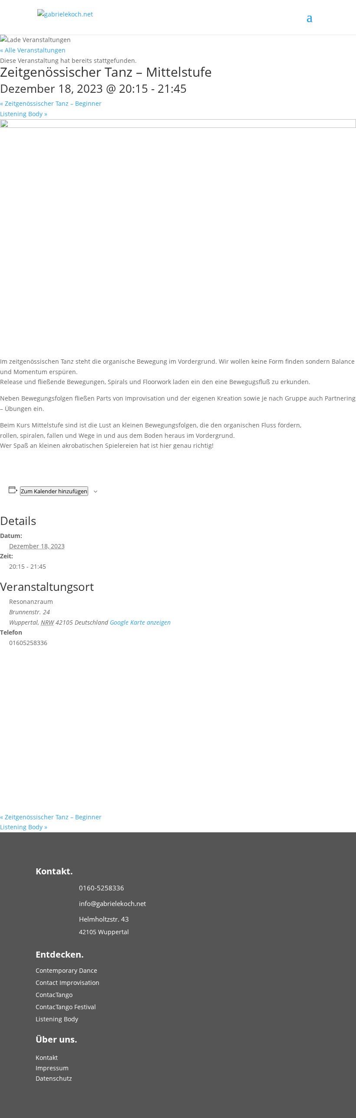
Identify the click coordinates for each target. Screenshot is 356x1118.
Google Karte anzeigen (140, 622)
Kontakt (47, 1057)
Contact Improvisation (67, 982)
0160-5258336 (101, 887)
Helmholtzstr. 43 (104, 919)
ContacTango (54, 995)
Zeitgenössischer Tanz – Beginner (51, 103)
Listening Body (23, 114)
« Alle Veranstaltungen (33, 50)
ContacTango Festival (66, 1007)
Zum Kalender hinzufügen (54, 491)
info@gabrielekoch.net (112, 903)
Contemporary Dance (66, 970)
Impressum (52, 1068)
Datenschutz (54, 1078)
